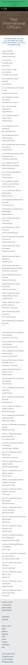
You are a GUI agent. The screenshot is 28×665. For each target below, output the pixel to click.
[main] (14, 23)
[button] (1, 9)
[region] (14, 3)
